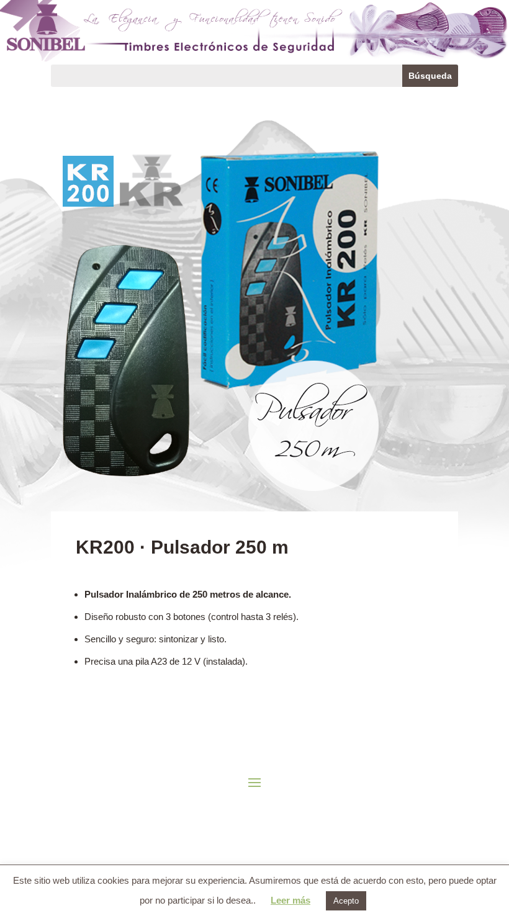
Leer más (290, 900)
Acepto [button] (346, 900)
